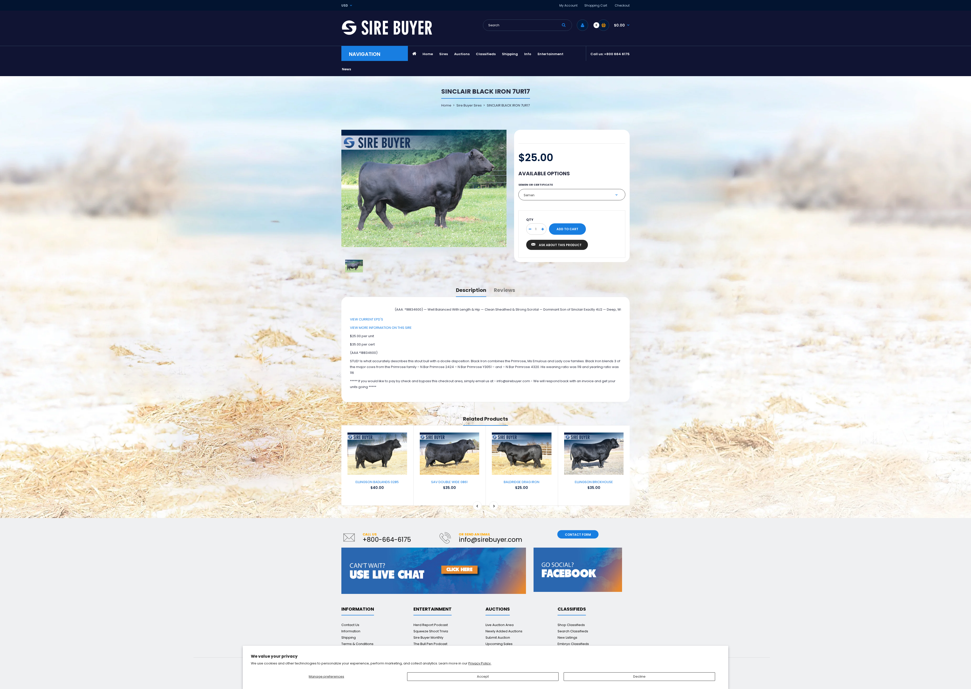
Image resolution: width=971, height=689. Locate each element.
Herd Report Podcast (430, 624)
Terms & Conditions (357, 643)
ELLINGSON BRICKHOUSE (594, 482)
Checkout (622, 5)
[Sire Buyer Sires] (386, 34)
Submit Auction (498, 637)
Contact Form (578, 534)
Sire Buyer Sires (469, 105)
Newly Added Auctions (504, 631)
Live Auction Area (500, 624)
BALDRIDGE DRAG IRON (521, 482)
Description (471, 290)
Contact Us (350, 624)
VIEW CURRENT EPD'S (366, 319)
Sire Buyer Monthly (428, 637)
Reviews (504, 290)
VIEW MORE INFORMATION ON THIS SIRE (381, 327)
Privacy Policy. (479, 663)
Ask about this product (560, 245)
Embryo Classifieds (573, 643)
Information (350, 631)
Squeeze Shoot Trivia (430, 631)
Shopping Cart (595, 5)
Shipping (348, 637)
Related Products (485, 418)
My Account (568, 5)
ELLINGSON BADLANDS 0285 (377, 482)
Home (446, 105)
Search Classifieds (573, 631)
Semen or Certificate (535, 185)
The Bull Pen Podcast (430, 643)
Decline (639, 676)
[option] (423, 188)
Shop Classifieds (571, 624)
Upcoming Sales (499, 643)
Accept (483, 676)
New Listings (567, 637)
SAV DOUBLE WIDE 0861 (449, 482)
